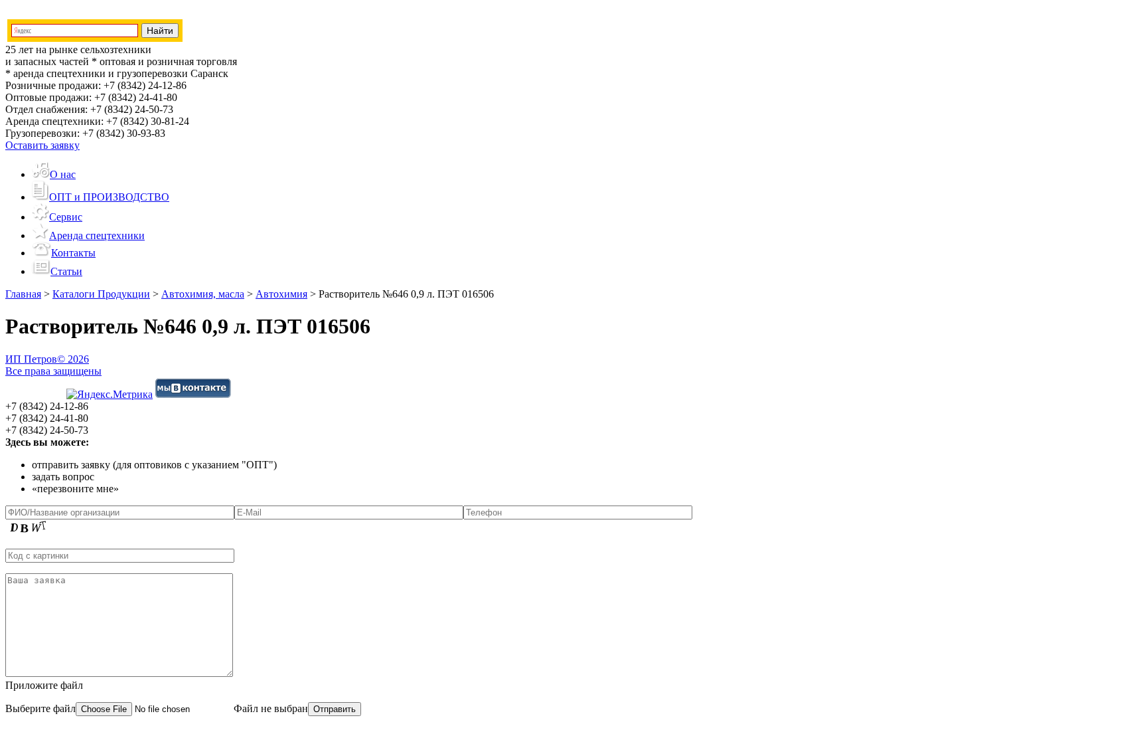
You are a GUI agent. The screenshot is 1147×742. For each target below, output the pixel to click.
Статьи (66, 271)
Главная (23, 294)
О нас (63, 174)
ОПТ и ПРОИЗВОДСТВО (109, 197)
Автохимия (281, 294)
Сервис (65, 217)
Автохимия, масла (202, 294)
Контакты (73, 252)
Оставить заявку (42, 145)
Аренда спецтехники (97, 235)
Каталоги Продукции (101, 294)
